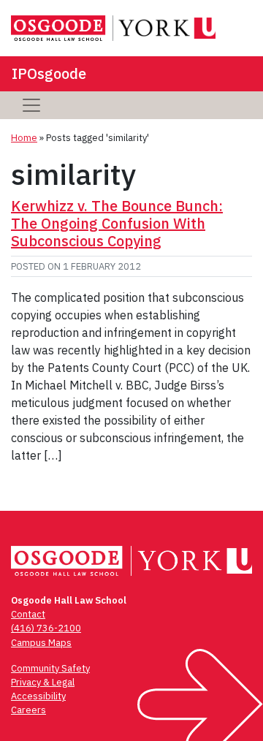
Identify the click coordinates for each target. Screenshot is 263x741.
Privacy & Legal (43, 682)
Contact (28, 614)
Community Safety (50, 668)
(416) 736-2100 (46, 628)
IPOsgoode (49, 73)
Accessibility (38, 696)
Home (24, 138)
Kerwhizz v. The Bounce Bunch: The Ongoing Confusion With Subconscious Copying (117, 223)
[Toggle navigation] (31, 105)
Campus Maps (41, 642)
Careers (28, 710)
